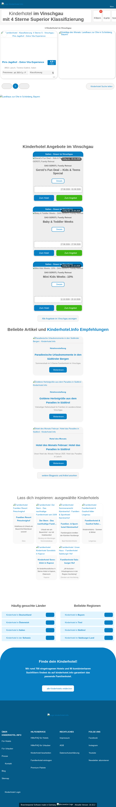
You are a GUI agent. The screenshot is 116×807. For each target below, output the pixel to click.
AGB (62, 745)
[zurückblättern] (8, 45)
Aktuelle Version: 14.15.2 (85, 805)
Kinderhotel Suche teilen (101, 86)
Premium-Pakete (38, 768)
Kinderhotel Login (12, 792)
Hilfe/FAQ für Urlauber (41, 745)
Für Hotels (6, 741)
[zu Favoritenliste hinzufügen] (4, 34)
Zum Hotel (44, 198)
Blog (4, 771)
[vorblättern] (50, 45)
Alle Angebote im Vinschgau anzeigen (59, 318)
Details (59, 181)
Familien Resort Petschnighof (23, 519)
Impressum (65, 738)
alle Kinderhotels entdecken (59, 688)
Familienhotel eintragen (41, 760)
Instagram (93, 745)
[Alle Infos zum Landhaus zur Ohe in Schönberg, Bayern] (58, 116)
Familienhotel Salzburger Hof (69, 561)
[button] (7, 86)
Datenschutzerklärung (69, 753)
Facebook (93, 738)
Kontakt (8, 763)
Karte (107, 18)
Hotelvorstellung (58, 348)
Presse (5, 756)
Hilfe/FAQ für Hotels (39, 738)
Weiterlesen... (59, 370)
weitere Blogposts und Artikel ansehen (59, 475)
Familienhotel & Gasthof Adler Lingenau (92, 522)
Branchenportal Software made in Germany (38, 805)
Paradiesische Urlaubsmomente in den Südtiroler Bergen (58, 356)
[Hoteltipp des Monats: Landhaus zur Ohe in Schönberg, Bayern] (87, 34)
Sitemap (5, 778)
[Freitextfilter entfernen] (103, 4)
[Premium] (110, 500)
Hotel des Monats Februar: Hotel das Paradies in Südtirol (58, 447)
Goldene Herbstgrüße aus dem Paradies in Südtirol (58, 400)
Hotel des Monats (58, 439)
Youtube (92, 753)
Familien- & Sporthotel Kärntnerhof (69, 525)
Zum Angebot (70, 198)
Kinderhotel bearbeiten (41, 753)
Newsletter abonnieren (99, 760)
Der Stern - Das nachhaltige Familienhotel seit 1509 (46, 522)
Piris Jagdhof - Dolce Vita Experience (23, 62)
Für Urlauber (7, 748)
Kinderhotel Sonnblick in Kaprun (46, 561)
